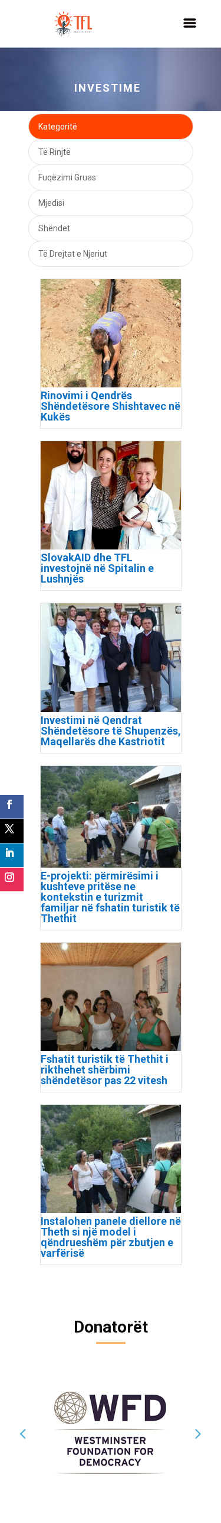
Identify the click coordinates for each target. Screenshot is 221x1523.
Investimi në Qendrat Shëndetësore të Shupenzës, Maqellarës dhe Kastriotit (111, 731)
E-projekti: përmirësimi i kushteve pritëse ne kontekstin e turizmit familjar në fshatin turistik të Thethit (110, 896)
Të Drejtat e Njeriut (72, 253)
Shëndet (54, 228)
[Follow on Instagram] (12, 879)
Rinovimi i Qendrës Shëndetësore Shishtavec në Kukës (110, 406)
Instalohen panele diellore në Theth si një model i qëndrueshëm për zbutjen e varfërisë (111, 1237)
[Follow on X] (12, 831)
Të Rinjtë (54, 152)
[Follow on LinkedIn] (12, 855)
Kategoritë (57, 126)
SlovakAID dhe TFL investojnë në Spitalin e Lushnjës (97, 568)
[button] (22, 1433)
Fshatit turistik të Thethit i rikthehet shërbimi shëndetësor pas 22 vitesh (105, 1070)
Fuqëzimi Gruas (67, 177)
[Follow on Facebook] (12, 807)
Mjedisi (51, 203)
